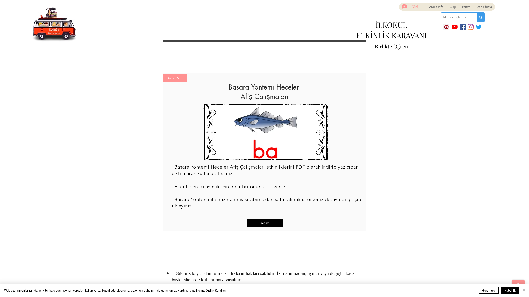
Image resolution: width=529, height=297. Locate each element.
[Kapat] (524, 290)
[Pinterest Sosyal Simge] (446, 27)
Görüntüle (488, 290)
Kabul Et (510, 290)
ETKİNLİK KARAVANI (391, 35)
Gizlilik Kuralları (216, 290)
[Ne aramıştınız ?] (481, 17)
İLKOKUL (391, 25)
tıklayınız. (182, 206)
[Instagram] (471, 27)
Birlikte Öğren (391, 46)
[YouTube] (455, 27)
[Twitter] (479, 27)
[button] (265, 132)
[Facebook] (463, 27)
